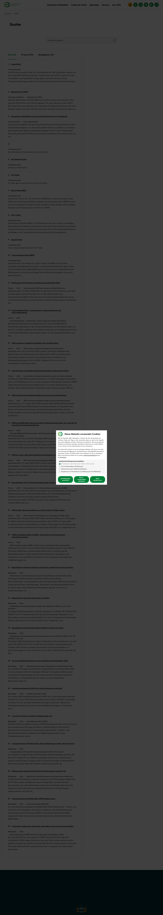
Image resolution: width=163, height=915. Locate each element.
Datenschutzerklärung (90, 455)
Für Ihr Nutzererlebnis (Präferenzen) (72, 466)
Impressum (63, 457)
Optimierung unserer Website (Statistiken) (74, 469)
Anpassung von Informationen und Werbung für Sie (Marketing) (81, 472)
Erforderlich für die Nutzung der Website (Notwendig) (77, 464)
